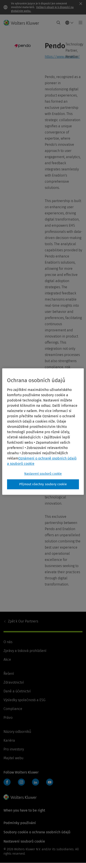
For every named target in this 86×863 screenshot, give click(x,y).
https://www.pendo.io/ (62, 57)
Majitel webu (13, 758)
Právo (8, 717)
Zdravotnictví (14, 682)
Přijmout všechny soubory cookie (43, 484)
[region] (43, 431)
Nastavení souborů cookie (43, 474)
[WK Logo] (20, 797)
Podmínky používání (20, 823)
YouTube (49, 782)
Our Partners (23, 621)
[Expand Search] (58, 22)
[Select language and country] (69, 22)
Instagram (21, 782)
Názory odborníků (17, 732)
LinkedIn (35, 782)
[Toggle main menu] (79, 22)
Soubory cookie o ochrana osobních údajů (37, 832)
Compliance (13, 709)
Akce (7, 659)
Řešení (9, 673)
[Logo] (23, 23)
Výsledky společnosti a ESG (24, 700)
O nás (8, 642)
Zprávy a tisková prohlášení (25, 651)
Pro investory (14, 749)
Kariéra (9, 740)
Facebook (7, 782)
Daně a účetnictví (17, 691)
